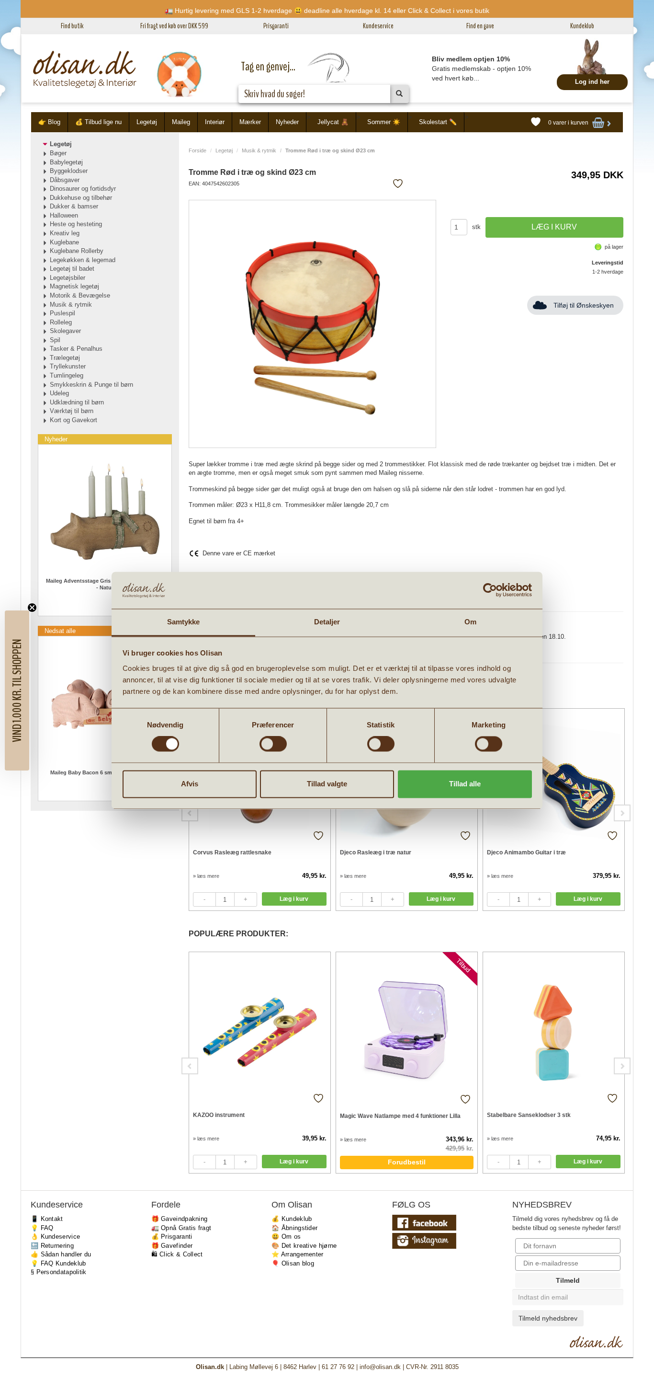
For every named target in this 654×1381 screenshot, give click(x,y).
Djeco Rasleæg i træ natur (375, 852)
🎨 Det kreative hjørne (304, 1245)
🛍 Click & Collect (177, 1254)
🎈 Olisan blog (292, 1263)
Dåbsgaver (64, 180)
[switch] (273, 744)
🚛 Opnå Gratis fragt (181, 1227)
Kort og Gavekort (73, 420)
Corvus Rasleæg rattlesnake (232, 852)
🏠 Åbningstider (294, 1227)
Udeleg (59, 393)
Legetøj (146, 122)
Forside (197, 150)
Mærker (250, 122)
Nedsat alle (60, 630)
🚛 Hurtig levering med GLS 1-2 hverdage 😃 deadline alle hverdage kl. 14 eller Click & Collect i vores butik (327, 10)
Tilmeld (568, 1280)
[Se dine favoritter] (535, 122)
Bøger (58, 153)
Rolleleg (61, 322)
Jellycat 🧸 (333, 122)
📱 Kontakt (47, 1218)
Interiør (215, 122)
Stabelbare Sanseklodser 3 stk (529, 1115)
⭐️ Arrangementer (297, 1254)
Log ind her (592, 81)
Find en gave (480, 26)
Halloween (64, 215)
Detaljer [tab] (327, 622)
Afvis (189, 784)
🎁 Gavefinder (172, 1245)
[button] (17, 690)
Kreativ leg (64, 233)
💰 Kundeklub (291, 1218)
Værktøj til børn (71, 410)
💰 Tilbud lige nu (98, 122)
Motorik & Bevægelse (80, 295)
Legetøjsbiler (67, 277)
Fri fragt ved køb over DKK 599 (174, 26)
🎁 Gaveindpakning (179, 1218)
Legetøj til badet (72, 268)
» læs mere (206, 876)
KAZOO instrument (219, 1115)
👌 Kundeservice (55, 1236)
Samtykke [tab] (183, 622)
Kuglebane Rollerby (76, 250)
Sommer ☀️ (383, 122)
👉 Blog (49, 122)
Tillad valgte (327, 784)
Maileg (181, 122)
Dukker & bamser (74, 206)
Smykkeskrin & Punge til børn (91, 384)
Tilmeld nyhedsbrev (548, 1318)
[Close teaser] (32, 607)
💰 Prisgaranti (171, 1236)
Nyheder (287, 122)
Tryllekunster (68, 366)
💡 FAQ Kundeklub (58, 1263)
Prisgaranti (276, 26)
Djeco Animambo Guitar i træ (526, 852)
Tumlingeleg (66, 375)
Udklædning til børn (77, 402)
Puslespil (62, 313)
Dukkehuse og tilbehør (81, 197)
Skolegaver (65, 330)
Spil (55, 340)
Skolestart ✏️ (438, 122)
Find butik (72, 26)
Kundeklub (582, 26)
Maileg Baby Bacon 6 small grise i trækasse (104, 772)
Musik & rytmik (259, 150)
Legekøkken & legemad (82, 260)
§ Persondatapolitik (59, 1272)
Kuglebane (64, 242)
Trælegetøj (65, 357)
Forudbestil (407, 1162)
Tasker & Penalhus (76, 348)
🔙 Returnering (52, 1245)
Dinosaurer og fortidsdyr (83, 188)
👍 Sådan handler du (61, 1254)
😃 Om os (286, 1236)
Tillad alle (465, 784)
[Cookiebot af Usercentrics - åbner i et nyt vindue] (490, 590)
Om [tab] (470, 622)
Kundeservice (378, 26)
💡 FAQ (42, 1227)
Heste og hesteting (76, 224)
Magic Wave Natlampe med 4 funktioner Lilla (400, 1116)
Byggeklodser (69, 170)
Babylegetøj (66, 162)
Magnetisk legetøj (74, 286)
